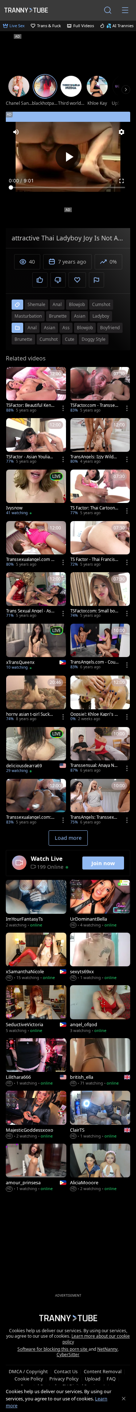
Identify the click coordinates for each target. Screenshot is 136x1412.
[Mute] (16, 132)
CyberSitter (68, 1354)
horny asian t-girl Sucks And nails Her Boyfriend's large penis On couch (29, 714)
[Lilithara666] (36, 1062)
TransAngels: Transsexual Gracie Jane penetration (94, 817)
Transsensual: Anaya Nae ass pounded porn (94, 765)
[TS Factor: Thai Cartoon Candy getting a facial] (100, 493)
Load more (68, 837)
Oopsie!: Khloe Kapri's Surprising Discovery (93, 714)
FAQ (111, 1378)
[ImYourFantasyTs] (36, 904)
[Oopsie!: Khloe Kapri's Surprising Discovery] (100, 699)
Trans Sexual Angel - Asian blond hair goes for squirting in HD (30, 611)
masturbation (28, 316)
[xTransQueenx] (36, 647)
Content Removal (102, 1371)
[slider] (68, 187)
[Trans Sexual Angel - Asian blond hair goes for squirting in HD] (36, 595)
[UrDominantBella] (100, 904)
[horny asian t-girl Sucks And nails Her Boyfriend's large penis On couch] (36, 699)
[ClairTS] (100, 1115)
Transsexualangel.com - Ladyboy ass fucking (29, 559)
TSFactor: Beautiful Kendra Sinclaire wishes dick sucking (30, 405)
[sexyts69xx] (100, 957)
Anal (32, 328)
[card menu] (63, 408)
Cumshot (49, 339)
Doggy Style (94, 339)
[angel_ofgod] (100, 1009)
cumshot (101, 304)
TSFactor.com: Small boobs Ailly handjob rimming (94, 611)
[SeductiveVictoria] (36, 1009)
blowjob (77, 304)
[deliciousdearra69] (36, 751)
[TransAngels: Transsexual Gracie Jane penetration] (100, 802)
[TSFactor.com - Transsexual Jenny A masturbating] (100, 390)
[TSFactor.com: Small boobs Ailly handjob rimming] (100, 595)
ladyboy (100, 316)
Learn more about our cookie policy (96, 1339)
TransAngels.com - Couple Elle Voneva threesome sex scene (94, 662)
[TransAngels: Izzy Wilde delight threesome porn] (100, 441)
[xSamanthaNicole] (36, 957)
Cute (69, 339)
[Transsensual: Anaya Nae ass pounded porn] (100, 750)
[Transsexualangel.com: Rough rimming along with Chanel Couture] (36, 802)
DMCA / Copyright (28, 1371)
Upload (92, 1378)
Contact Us (66, 1371)
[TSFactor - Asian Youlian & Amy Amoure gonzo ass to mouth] (36, 441)
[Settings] (121, 132)
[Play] (68, 156)
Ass (66, 328)
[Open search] (107, 10)
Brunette (23, 339)
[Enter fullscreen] (121, 181)
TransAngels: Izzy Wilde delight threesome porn (94, 457)
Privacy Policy (64, 1378)
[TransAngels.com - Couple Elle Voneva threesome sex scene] (100, 647)
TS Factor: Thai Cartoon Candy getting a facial (94, 508)
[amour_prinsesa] (36, 1168)
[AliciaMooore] (100, 1168)
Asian (49, 328)
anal (57, 304)
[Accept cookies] (123, 1398)
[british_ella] (100, 1062)
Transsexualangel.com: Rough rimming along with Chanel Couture (30, 817)
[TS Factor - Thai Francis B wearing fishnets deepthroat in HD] (100, 544)
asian (79, 316)
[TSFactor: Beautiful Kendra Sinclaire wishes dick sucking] (36, 390)
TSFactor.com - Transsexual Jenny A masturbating (93, 405)
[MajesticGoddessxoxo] (36, 1115)
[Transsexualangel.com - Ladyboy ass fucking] (36, 544)
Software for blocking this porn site (52, 1349)
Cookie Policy (29, 1378)
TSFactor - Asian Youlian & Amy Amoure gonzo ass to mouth (30, 457)
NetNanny (107, 1349)
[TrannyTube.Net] (26, 10)
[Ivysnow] (36, 493)
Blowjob (85, 328)
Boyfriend (110, 328)
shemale (36, 304)
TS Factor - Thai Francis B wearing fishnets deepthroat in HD (94, 559)
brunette (58, 316)
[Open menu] (125, 10)
